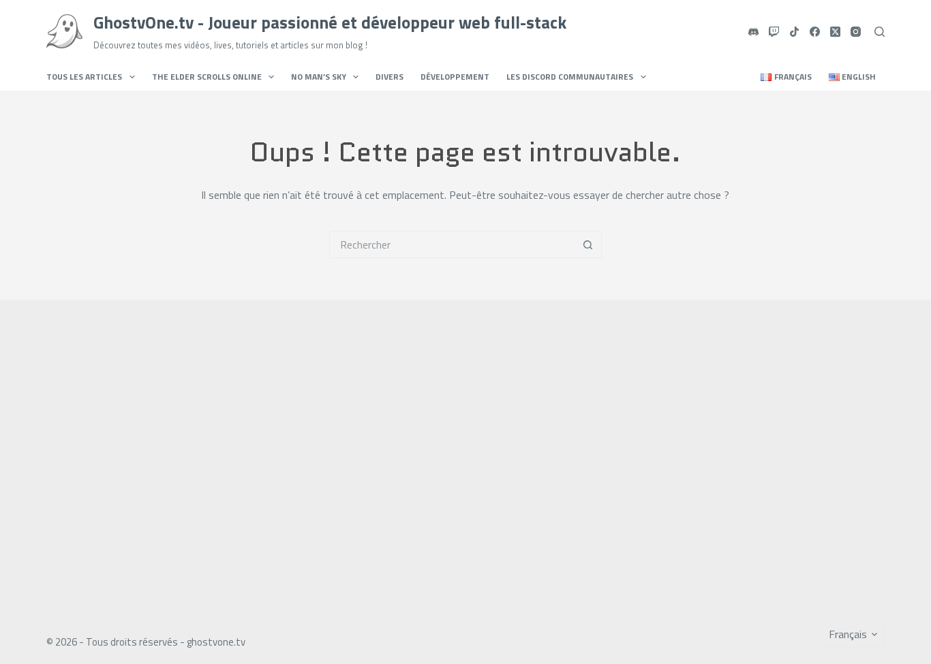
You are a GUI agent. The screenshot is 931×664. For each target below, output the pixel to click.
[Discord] (753, 32)
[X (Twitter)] (835, 32)
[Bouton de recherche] (588, 244)
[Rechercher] (879, 32)
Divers (389, 76)
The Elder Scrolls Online (207, 76)
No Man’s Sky (318, 76)
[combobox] (452, 244)
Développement (455, 76)
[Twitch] (774, 32)
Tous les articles (84, 76)
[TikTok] (794, 32)
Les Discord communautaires (569, 76)
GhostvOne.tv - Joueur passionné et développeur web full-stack (329, 22)
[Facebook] (815, 32)
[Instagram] (856, 32)
